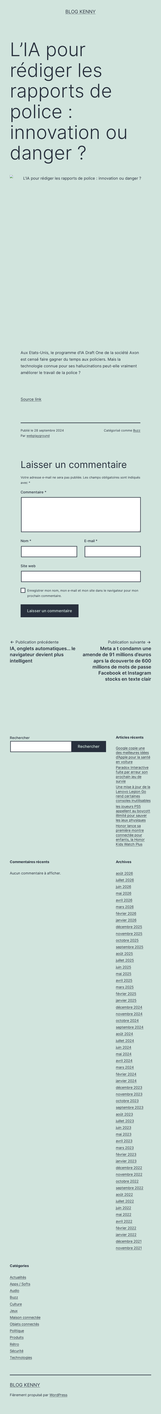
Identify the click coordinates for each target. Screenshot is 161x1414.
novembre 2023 (129, 1094)
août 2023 (124, 1114)
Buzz (136, 430)
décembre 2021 (129, 1241)
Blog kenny (80, 11)
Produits (17, 1337)
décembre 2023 (129, 1087)
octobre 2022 (127, 1181)
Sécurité (16, 1351)
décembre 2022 (129, 1168)
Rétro (14, 1344)
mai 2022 (123, 1214)
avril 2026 (124, 900)
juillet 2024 (125, 1041)
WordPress (58, 1395)
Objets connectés (24, 1324)
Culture (16, 1304)
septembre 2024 (130, 1027)
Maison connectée (25, 1317)
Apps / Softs (20, 1284)
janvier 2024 (126, 1081)
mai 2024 (124, 1054)
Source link (31, 399)
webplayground (38, 436)
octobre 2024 (127, 1020)
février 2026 (126, 913)
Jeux (14, 1311)
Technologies (21, 1357)
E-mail (90, 541)
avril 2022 (124, 1221)
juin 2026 (123, 887)
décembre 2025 (129, 927)
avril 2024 (124, 1061)
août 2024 (124, 1034)
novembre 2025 (129, 934)
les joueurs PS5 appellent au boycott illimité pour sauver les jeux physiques (133, 813)
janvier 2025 (126, 1000)
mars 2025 (125, 987)
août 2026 (124, 873)
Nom (26, 541)
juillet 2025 (125, 960)
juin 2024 (123, 1047)
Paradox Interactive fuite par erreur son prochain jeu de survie (132, 774)
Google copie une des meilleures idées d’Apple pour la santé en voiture (133, 755)
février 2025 (126, 994)
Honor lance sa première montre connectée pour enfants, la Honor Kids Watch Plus (130, 835)
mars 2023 (125, 1148)
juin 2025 (123, 967)
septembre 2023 (129, 1107)
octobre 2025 (127, 940)
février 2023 (126, 1154)
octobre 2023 (127, 1101)
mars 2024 (125, 1067)
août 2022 (124, 1194)
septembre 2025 (129, 947)
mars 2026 (125, 907)
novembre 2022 (129, 1174)
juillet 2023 (125, 1121)
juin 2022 (123, 1208)
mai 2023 (123, 1134)
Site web (28, 566)
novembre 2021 (129, 1248)
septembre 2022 (129, 1188)
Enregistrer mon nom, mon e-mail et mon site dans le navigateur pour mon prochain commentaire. (82, 593)
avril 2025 (124, 980)
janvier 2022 (126, 1235)
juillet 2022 (125, 1201)
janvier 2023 (126, 1161)
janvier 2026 (126, 920)
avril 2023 (124, 1141)
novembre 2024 (129, 1014)
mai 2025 (123, 974)
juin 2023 (123, 1128)
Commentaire (33, 492)
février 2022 (126, 1228)
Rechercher (20, 738)
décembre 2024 (129, 1007)
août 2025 (124, 954)
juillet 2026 (125, 880)
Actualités (18, 1277)
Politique (17, 1331)
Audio (14, 1291)
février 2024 (126, 1074)
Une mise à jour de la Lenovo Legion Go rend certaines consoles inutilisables (133, 794)
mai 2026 (123, 893)
